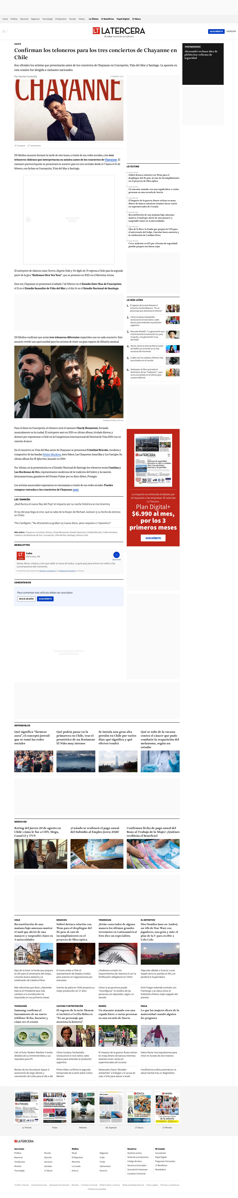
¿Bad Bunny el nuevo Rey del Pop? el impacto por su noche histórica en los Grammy (62, 504)
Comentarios (35, 145)
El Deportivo (61, 18)
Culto (17, 43)
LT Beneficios (107, 18)
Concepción (48, 535)
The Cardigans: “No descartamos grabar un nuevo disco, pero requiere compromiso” (62, 523)
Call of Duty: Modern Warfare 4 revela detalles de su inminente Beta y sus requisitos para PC (33, 1056)
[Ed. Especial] (111, 1123)
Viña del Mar (60, 535)
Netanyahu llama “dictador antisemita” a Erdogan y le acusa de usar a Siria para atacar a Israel (117, 1073)
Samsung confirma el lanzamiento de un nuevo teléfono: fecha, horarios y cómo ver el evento (31, 1016)
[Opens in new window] (83, 1123)
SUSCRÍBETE (153, 538)
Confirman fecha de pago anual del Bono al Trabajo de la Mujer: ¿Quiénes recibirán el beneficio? (153, 832)
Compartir (21, 145)
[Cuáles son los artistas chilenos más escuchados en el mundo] (173, 361)
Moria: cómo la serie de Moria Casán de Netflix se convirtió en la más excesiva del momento (147, 349)
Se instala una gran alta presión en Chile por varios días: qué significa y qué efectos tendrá (117, 737)
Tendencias (105, 920)
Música (48, 532)
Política (14, 18)
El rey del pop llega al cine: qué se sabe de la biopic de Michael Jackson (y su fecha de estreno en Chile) (67, 513)
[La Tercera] (26, 1123)
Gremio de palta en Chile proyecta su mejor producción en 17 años (75, 989)
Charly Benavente (61, 532)
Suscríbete (46, 598)
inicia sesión (26, 598)
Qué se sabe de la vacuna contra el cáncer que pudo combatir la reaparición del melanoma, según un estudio (160, 739)
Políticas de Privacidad (67, 571)
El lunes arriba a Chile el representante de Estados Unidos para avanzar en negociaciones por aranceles (74, 975)
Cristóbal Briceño (94, 532)
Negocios (35, 18)
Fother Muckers (52, 454)
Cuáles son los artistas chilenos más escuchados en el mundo (146, 359)
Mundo (72, 18)
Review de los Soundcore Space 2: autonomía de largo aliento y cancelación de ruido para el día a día (33, 1073)
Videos (82, 18)
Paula (144, 1006)
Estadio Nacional (77, 532)
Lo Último (93, 18)
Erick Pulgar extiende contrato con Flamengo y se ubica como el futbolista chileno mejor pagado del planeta (159, 992)
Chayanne (30, 532)
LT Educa (136, 18)
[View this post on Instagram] (69, 219)
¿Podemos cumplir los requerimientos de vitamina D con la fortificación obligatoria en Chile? (117, 973)
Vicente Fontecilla (27, 76)
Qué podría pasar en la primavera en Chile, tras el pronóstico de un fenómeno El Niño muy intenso (75, 737)
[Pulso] (54, 1123)
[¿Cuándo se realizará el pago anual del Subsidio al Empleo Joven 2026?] (97, 854)
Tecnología (47, 18)
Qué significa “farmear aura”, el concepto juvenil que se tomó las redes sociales (32, 737)
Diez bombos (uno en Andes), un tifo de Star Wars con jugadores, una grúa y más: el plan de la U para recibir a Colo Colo (159, 932)
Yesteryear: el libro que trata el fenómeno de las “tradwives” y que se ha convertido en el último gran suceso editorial (147, 373)
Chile (17, 920)
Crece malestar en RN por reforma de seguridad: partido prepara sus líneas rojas (153, 245)
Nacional (24, 18)
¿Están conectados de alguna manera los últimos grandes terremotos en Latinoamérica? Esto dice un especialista (118, 930)
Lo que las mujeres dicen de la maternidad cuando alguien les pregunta (160, 1014)
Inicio (5, 18)
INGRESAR (231, 31)
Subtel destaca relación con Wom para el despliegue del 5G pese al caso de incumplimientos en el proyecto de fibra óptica (154, 178)
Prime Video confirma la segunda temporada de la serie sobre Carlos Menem (74, 1073)
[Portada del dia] (153, 485)
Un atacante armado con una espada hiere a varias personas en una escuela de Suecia (154, 191)
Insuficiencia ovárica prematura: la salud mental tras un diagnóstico (158, 1071)
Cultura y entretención (69, 1006)
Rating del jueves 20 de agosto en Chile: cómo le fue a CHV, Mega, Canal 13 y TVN (37, 832)
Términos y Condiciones (47, 571)
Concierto (40, 532)
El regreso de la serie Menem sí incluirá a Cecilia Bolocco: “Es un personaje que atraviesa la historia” (146, 308)
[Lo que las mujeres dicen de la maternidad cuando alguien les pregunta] (160, 1036)
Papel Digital (123, 18)
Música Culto (82, 535)
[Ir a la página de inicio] (119, 31)
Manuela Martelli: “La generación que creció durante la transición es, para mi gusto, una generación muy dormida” (147, 335)
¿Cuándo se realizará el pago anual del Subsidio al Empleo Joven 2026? (95, 830)
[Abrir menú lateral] (4, 31)
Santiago (71, 535)
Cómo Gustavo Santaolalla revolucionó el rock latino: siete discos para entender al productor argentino (145, 321)
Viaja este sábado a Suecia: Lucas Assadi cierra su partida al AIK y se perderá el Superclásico (158, 973)
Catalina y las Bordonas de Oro (28, 535)
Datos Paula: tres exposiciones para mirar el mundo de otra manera (159, 1054)
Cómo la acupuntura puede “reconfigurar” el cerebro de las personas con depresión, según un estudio (116, 992)
